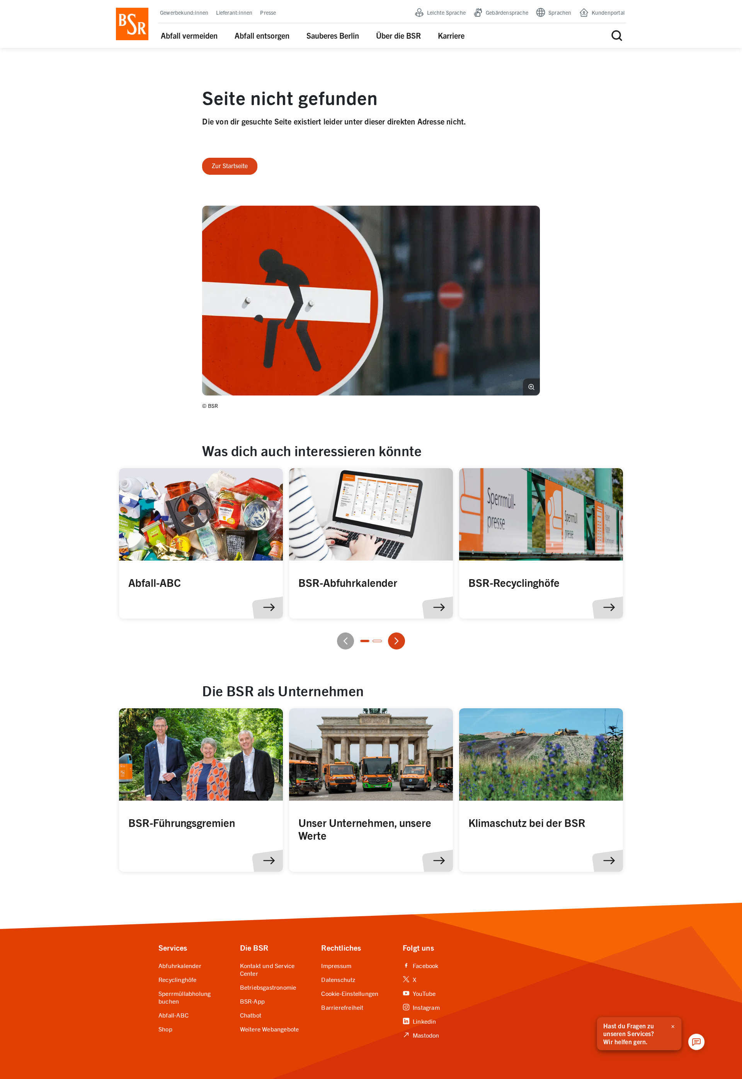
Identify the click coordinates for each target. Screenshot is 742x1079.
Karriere (451, 35)
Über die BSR (398, 35)
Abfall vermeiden (189, 35)
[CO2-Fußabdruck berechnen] (371, 543)
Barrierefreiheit (342, 1007)
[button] (370, 300)
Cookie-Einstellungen (349, 993)
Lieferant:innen (234, 12)
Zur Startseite (230, 165)
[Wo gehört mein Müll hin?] (201, 543)
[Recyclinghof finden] (541, 543)
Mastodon (421, 1035)
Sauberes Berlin (332, 35)
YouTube (419, 993)
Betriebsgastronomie (268, 987)
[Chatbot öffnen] (696, 1041)
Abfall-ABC (173, 1015)
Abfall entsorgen (262, 35)
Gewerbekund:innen (184, 12)
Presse (268, 12)
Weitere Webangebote (269, 1029)
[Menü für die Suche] (617, 35)
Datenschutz (338, 979)
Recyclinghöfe (177, 979)
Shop (165, 1029)
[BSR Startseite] (132, 24)
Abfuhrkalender (179, 965)
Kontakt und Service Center (267, 969)
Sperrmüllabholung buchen (184, 997)
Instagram (421, 1007)
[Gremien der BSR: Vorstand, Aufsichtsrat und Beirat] (201, 790)
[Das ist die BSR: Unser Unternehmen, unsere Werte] (371, 790)
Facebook (421, 965)
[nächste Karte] (396, 640)
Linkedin (419, 1021)
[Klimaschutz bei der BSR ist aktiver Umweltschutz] (541, 790)
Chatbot (250, 1015)
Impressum (336, 965)
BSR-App (252, 1001)
